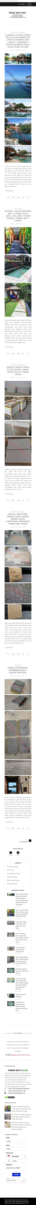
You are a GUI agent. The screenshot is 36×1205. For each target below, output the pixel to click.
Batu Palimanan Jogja (13, 873)
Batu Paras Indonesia (18, 365)
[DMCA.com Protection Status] (10, 1098)
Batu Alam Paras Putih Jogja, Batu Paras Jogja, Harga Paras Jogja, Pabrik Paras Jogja (21, 1117)
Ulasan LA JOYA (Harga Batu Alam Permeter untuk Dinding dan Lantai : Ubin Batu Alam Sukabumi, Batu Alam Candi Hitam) (22, 899)
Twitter (18, 855)
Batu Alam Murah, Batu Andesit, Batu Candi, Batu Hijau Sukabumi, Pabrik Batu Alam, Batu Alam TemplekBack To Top (17, 1201)
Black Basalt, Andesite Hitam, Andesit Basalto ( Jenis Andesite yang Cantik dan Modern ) (22, 960)
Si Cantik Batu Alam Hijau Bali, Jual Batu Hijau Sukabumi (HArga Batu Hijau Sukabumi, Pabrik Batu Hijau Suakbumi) (22, 984)
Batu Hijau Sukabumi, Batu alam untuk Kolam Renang (22, 971)
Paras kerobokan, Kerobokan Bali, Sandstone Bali (18, 670)
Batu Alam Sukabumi (18, 32)
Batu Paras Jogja (12, 877)
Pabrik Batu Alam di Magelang (21, 996)
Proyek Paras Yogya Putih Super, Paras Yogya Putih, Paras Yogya (21, 925)
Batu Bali (18, 665)
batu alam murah (12, 883)
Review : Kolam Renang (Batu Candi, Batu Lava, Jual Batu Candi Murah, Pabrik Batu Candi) (18, 216)
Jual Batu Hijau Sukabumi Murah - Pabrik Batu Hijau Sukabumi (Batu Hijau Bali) (21, 1006)
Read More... (9, 191)
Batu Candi (18, 208)
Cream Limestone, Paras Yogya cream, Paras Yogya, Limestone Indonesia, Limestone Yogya (18, 519)
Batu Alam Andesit (12, 866)
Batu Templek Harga (13, 880)
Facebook (10, 855)
